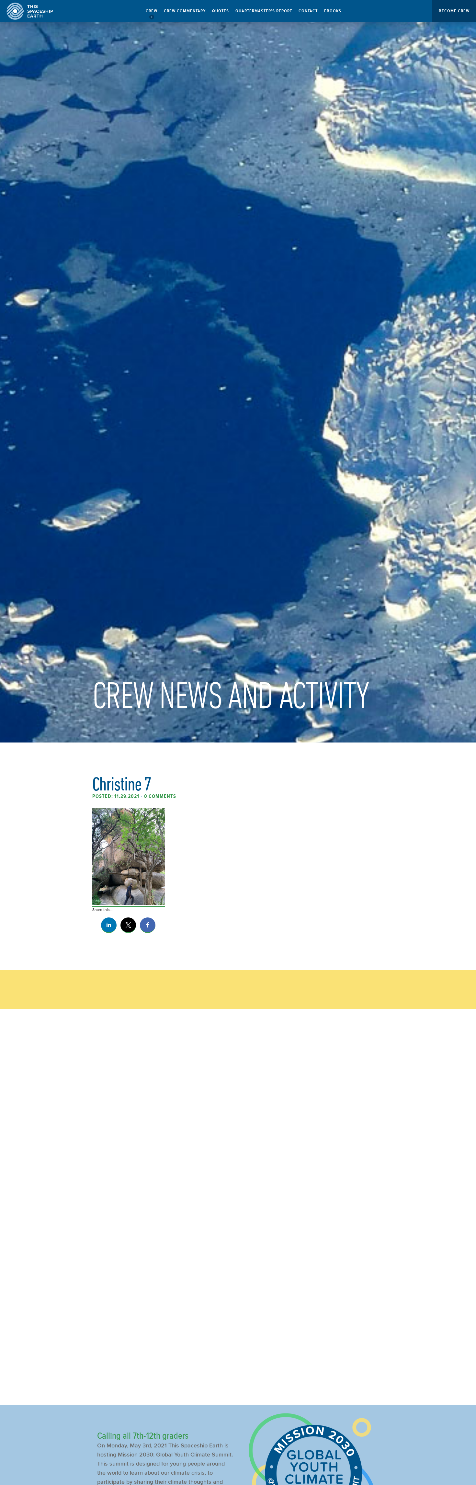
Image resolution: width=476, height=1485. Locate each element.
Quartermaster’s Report (263, 11)
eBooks (332, 11)
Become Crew (454, 11)
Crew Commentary (185, 11)
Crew (151, 11)
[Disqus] (238, 1122)
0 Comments (160, 796)
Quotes (220, 11)
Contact (308, 11)
